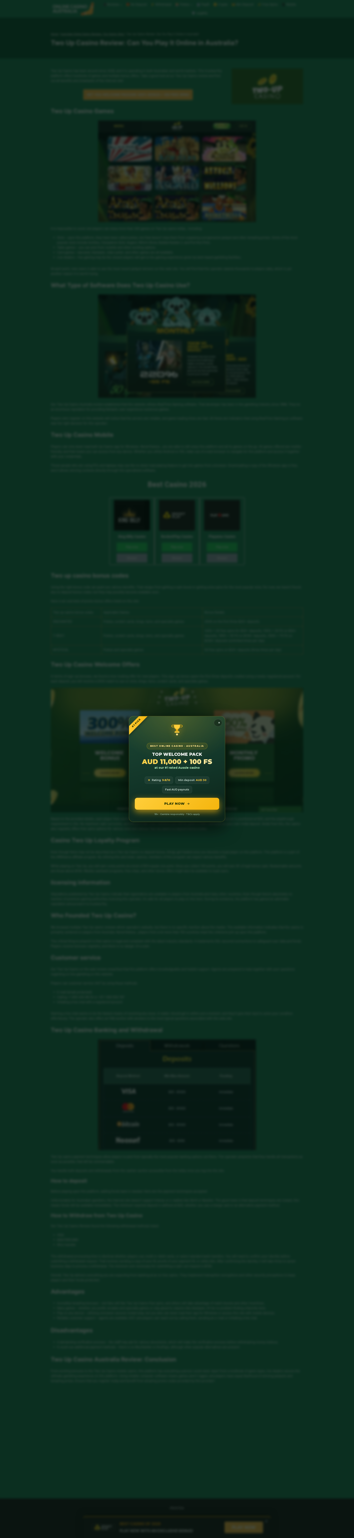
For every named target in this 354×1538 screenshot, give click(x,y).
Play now (174, 804)
